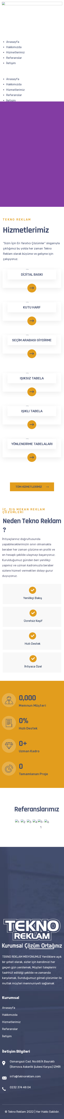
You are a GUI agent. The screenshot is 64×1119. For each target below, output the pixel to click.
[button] (32, 74)
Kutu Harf (32, 307)
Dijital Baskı (32, 275)
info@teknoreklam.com (25, 1076)
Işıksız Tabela (32, 378)
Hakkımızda (14, 47)
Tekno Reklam (17, 1111)
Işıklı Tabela (31, 411)
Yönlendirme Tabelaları (32, 444)
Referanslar (14, 58)
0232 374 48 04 (20, 1087)
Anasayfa (12, 42)
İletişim (11, 63)
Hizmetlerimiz (15, 52)
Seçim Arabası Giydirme (32, 340)
